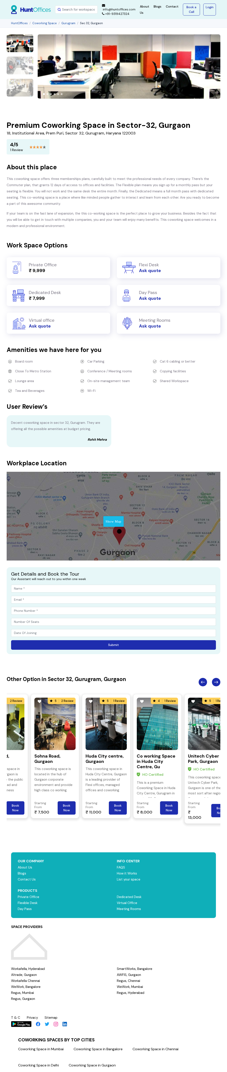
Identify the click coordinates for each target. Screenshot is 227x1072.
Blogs (157, 6)
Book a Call (191, 9)
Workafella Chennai (25, 981)
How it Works (127, 873)
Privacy (32, 1017)
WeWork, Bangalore (26, 987)
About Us (25, 867)
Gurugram (68, 23)
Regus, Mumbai (22, 993)
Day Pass (25, 909)
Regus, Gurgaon (23, 999)
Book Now (15, 808)
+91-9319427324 (116, 14)
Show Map (113, 521)
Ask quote (150, 270)
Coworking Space (44, 23)
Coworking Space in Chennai (155, 1049)
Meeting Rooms (129, 909)
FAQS (121, 867)
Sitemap (51, 1017)
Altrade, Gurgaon (24, 975)
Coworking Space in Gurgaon (92, 1065)
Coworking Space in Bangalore (98, 1049)
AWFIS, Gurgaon (129, 975)
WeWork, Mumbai (130, 987)
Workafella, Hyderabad (28, 969)
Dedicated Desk (129, 897)
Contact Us (27, 879)
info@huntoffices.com (118, 9)
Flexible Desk (27, 903)
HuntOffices (19, 23)
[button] (44, 94)
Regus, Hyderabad (130, 993)
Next (216, 682)
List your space (128, 879)
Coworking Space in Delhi (38, 1065)
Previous (203, 682)
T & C (15, 1017)
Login (209, 7)
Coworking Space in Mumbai (41, 1049)
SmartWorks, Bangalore (134, 969)
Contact (172, 6)
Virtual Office (127, 903)
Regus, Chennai (128, 981)
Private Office (28, 897)
